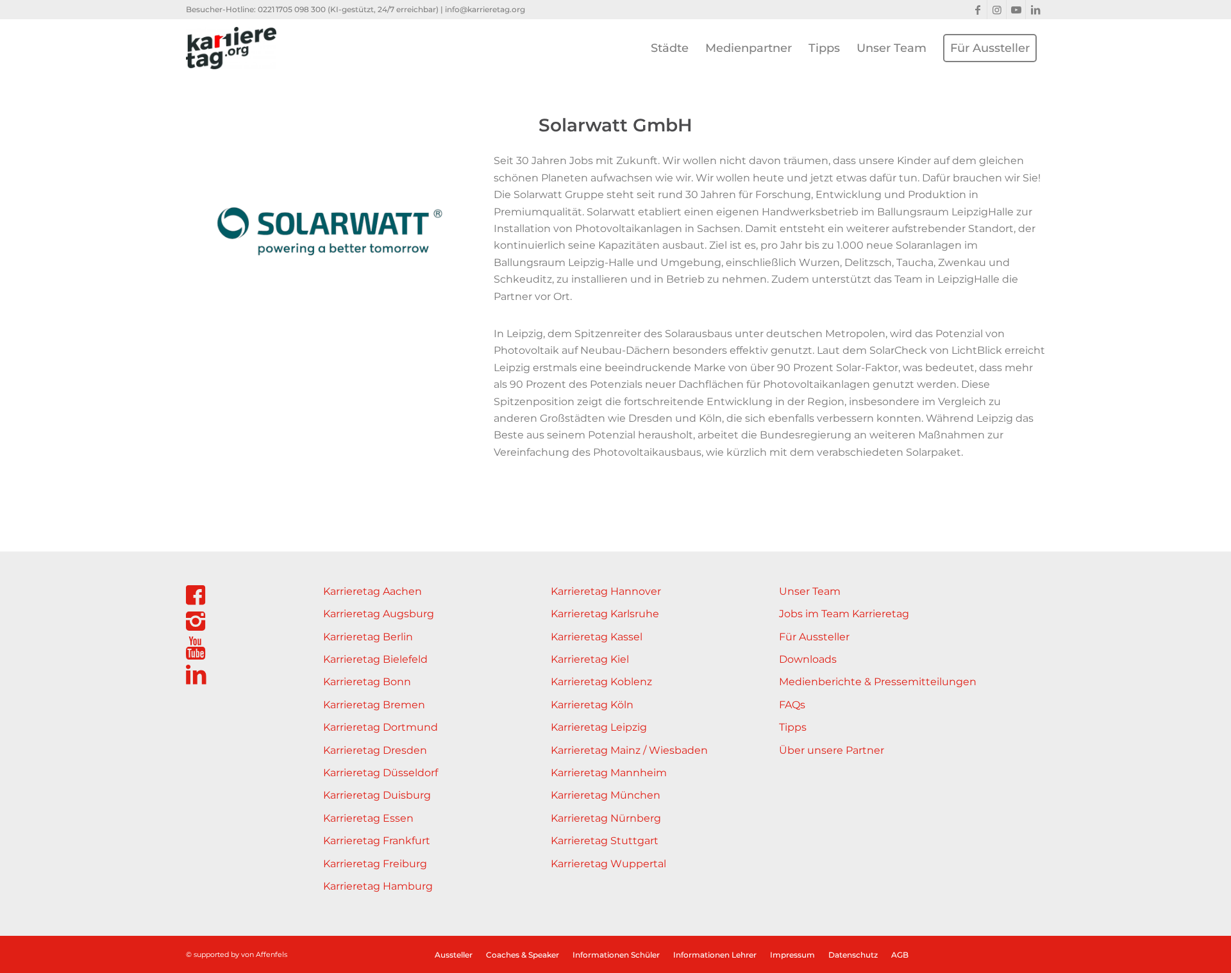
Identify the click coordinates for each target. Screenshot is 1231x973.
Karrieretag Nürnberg (606, 818)
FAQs (792, 705)
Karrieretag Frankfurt (376, 841)
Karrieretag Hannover (606, 591)
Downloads (808, 659)
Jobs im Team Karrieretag (844, 614)
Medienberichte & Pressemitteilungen (877, 682)
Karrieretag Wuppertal (608, 864)
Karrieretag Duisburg (377, 795)
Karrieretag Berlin (368, 637)
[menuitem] (669, 48)
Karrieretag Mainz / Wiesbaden (629, 750)
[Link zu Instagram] (996, 9)
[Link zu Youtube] (1016, 9)
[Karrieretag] (231, 48)
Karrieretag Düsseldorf (380, 773)
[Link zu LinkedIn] (1035, 9)
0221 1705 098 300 (292, 9)
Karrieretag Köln (592, 705)
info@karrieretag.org (485, 9)
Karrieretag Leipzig (599, 727)
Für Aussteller (814, 637)
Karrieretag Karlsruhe (605, 614)
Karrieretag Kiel (590, 659)
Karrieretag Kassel (596, 637)
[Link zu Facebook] (977, 9)
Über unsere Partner (831, 750)
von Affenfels (264, 954)
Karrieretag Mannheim (609, 773)
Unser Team (810, 591)
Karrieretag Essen (368, 818)
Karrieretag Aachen (372, 591)
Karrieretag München (605, 795)
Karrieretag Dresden (375, 750)
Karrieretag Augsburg (378, 614)
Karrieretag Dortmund (380, 727)
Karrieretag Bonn (367, 682)
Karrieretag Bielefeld (375, 659)
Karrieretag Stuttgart (604, 841)
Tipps (793, 727)
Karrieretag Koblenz (601, 682)
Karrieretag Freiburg (375, 864)
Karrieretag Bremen (374, 705)
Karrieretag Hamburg (378, 886)
